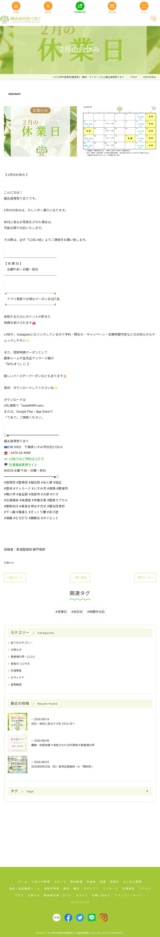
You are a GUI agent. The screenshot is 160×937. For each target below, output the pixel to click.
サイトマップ (80, 902)
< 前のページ (15, 577)
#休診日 (77, 612)
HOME (16, 5)
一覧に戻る (80, 577)
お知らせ (9, 562)
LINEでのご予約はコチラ (26, 459)
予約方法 (112, 5)
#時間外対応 (96, 612)
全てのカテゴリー (22, 642)
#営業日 (61, 612)
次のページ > (145, 577)
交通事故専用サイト (23, 465)
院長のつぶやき (20, 663)
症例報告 (16, 684)
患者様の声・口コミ (23, 656)
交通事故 (16, 670)
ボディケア (17, 677)
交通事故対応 (80, 5)
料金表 (48, 5)
